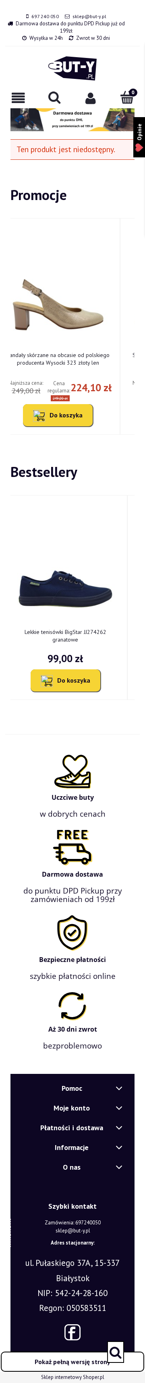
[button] (18, 98)
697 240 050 (45, 16)
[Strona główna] (72, 68)
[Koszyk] (127, 97)
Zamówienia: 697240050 (73, 1222)
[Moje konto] (90, 98)
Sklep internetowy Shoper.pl (72, 1377)
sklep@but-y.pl (89, 16)
